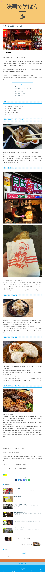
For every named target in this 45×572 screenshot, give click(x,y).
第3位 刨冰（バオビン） (20, 91)
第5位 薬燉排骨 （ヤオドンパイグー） (23, 88)
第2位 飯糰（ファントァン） (21, 93)
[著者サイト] (16, 480)
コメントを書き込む (23, 553)
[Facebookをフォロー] (21, 480)
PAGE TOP (23, 563)
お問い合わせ (22, 568)
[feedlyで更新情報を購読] (29, 480)
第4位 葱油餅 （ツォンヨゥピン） (22, 90)
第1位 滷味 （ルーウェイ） (21, 95)
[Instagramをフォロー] (24, 480)
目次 (16, 86)
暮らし (5, 474)
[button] (42, 283)
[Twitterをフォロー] (19, 480)
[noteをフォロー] (26, 480)
